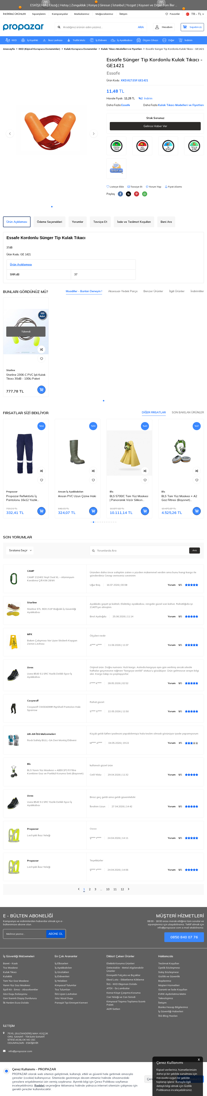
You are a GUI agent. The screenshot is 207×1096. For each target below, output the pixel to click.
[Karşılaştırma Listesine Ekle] (41, 349)
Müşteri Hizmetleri (169, 985)
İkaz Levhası (55, 40)
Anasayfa (9, 48)
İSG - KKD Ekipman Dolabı (122, 984)
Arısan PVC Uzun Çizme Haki (77, 496)
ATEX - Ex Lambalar (118, 988)
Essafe (113, 73)
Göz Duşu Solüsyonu (15, 993)
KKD (14, 40)
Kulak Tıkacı (10, 972)
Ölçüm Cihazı (150, 40)
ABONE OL (56, 934)
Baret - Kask (10, 963)
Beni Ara (166, 222)
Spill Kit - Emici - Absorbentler (20, 989)
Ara (194, 550)
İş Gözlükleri (62, 972)
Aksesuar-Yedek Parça (122, 291)
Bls (111, 491)
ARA (141, 27)
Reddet (39, 1085)
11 (115, 889)
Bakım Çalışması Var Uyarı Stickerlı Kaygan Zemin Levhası (52, 642)
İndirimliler (197, 291)
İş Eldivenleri (62, 976)
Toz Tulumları (62, 989)
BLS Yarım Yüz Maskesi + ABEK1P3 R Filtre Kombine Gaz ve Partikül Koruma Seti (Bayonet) (55, 772)
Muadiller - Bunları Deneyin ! (84, 291)
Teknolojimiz (165, 998)
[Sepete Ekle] (41, 390)
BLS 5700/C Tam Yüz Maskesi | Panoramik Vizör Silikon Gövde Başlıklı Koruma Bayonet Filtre (129, 498)
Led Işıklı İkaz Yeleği (38, 835)
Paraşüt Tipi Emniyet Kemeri (71, 1002)
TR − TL (196, 14)
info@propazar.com (20, 1051)
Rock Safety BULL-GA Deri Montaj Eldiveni (51, 740)
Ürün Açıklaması (16, 222)
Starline (10, 370)
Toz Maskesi (10, 967)
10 (107, 889)
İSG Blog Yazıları (167, 1015)
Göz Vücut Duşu (64, 998)
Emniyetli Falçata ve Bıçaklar (123, 975)
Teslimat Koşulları (168, 963)
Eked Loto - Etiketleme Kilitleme (125, 979)
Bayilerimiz (164, 980)
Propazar (11, 491)
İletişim (123, 13)
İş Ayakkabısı (124, 40)
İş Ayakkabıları (63, 967)
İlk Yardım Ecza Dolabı (16, 1002)
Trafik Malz (79, 40)
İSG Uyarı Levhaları (66, 993)
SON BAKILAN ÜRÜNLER (188, 412)
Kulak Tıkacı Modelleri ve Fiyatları (121, 48)
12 (122, 889)
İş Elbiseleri (61, 963)
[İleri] (128, 889)
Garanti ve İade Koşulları (172, 989)
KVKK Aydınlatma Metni (172, 993)
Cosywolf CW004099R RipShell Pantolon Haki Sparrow (53, 708)
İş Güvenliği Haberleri (170, 1011)
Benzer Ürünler (153, 291)
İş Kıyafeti (32, 40)
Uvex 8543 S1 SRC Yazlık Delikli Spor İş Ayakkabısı (49, 675)
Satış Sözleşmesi (168, 972)
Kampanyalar (60, 13)
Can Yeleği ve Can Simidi (121, 996)
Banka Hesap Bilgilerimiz (173, 1007)
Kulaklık (7, 976)
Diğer (171, 40)
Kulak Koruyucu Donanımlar (80, 48)
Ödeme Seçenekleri (49, 222)
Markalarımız (81, 13)
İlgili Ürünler (177, 291)
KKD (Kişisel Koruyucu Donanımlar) (39, 48)
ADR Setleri (113, 1008)
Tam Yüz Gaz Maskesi (16, 980)
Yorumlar (77, 222)
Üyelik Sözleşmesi (169, 967)
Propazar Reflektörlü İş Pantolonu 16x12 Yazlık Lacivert (21, 498)
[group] (51, 130)
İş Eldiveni (101, 40)
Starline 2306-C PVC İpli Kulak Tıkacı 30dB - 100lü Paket (25, 376)
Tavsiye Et (136, 186)
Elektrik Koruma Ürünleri (120, 963)
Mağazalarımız (104, 13)
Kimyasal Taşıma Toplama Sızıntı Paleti (126, 1003)
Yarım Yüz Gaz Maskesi (16, 985)
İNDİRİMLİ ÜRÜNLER (14, 13)
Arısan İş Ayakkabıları (70, 491)
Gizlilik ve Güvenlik (169, 976)
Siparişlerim (39, 13)
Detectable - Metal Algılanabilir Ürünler (125, 969)
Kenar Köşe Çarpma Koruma (123, 992)
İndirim (188, 40)
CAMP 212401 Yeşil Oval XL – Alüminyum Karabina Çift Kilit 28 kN (50, 579)
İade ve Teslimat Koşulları (134, 222)
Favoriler (175, 13)
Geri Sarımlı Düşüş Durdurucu (20, 998)
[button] (52, 206)
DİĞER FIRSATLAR (154, 412)
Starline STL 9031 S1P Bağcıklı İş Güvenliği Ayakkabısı (51, 610)
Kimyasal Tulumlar (65, 985)
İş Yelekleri (61, 980)
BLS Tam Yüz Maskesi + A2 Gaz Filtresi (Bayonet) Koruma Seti (179, 498)
